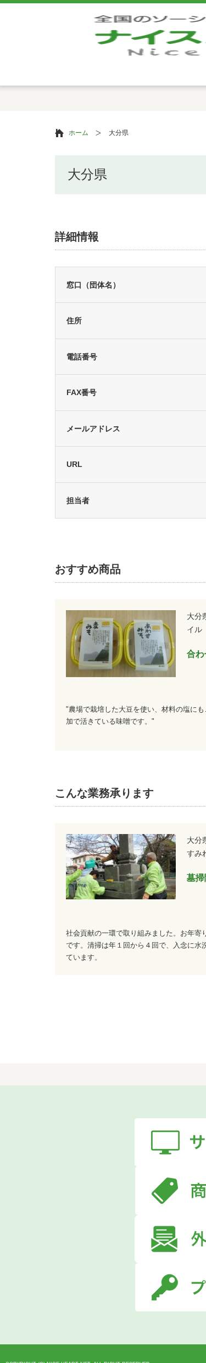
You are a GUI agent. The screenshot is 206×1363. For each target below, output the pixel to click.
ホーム (78, 133)
